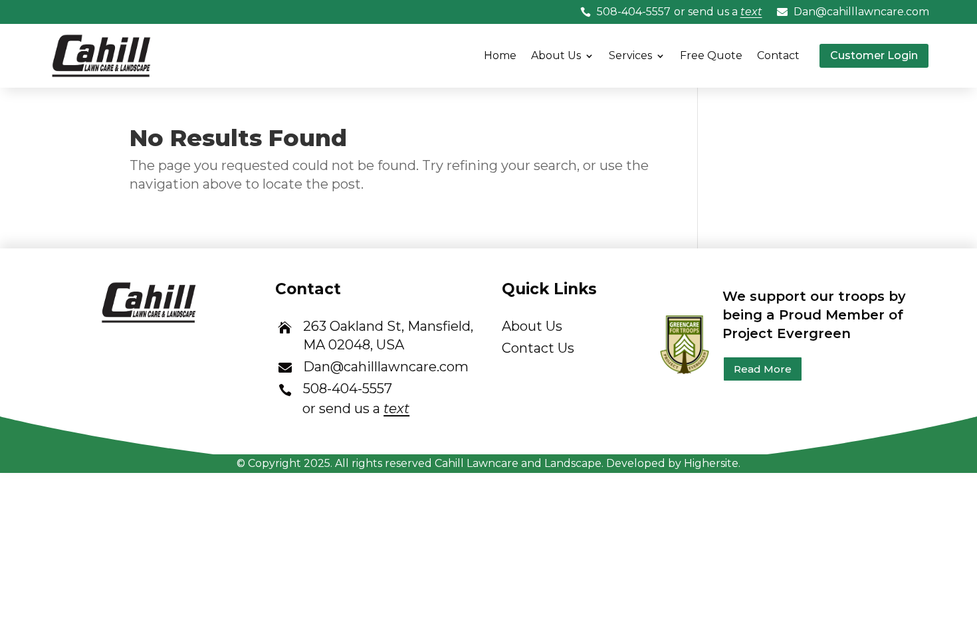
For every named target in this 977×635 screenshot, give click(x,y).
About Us (556, 55)
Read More (763, 369)
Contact (778, 55)
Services (630, 55)
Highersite (711, 463)
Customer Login (874, 55)
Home (500, 55)
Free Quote (711, 55)
